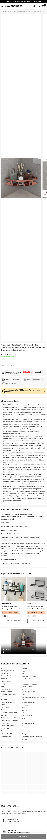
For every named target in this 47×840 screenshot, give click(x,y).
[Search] (34, 6)
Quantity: (4, 361)
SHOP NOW (37, 1)
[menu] (2, 6)
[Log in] (38, 6)
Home (2, 11)
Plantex (7, 604)
